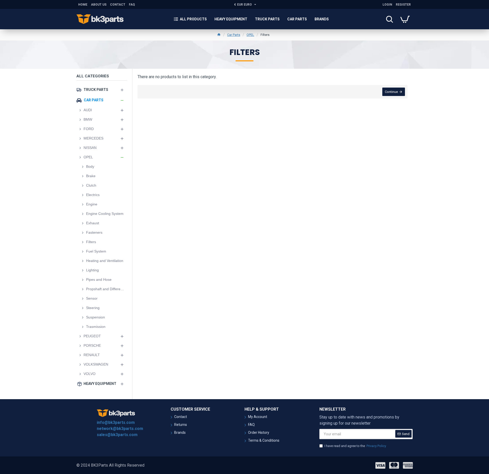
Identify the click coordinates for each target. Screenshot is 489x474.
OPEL (250, 35)
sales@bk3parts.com (117, 434)
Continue (391, 92)
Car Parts (233, 35)
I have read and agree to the (355, 446)
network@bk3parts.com (120, 428)
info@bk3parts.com (116, 422)
